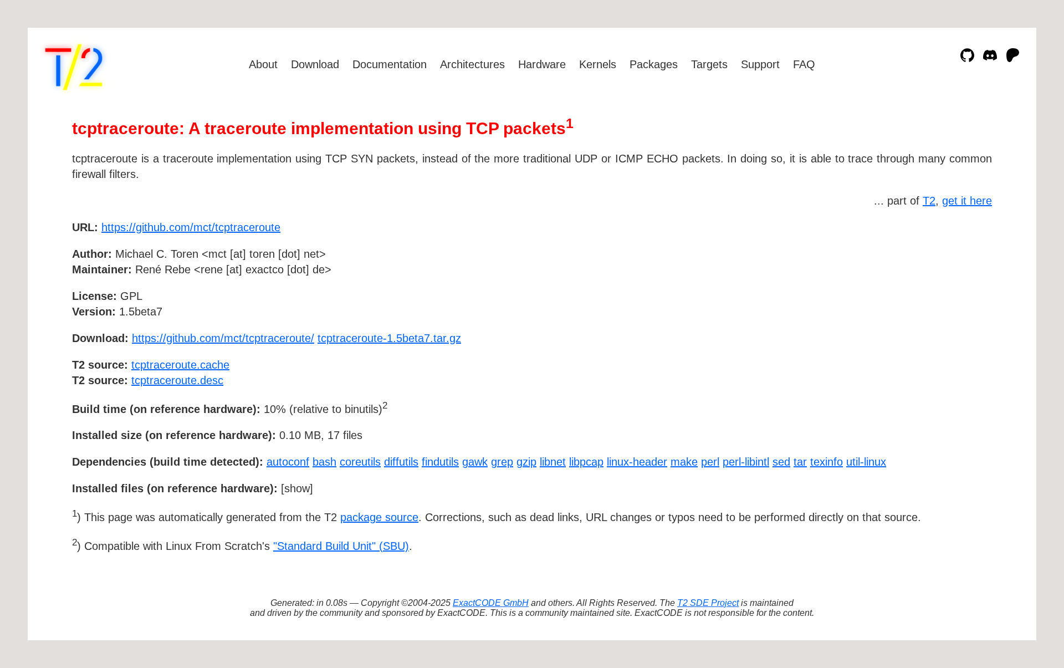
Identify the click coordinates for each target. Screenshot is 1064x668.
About (263, 64)
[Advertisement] (958, 291)
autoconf (288, 462)
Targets (709, 64)
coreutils (360, 462)
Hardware (542, 64)
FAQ (804, 64)
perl (710, 462)
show (297, 488)
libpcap (586, 462)
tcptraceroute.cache (180, 365)
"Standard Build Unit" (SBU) (341, 546)
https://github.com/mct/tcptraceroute (190, 227)
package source (379, 517)
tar (800, 462)
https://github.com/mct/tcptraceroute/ (223, 338)
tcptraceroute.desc (177, 380)
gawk (475, 462)
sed (781, 462)
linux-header (637, 462)
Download (315, 64)
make (684, 462)
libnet (553, 462)
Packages (654, 64)
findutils (440, 462)
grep (502, 462)
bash (324, 462)
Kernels (597, 64)
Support (760, 64)
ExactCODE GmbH (491, 603)
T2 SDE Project (708, 603)
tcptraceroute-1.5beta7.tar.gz (389, 338)
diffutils (401, 462)
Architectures (472, 64)
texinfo (826, 462)
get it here (967, 201)
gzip (526, 462)
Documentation (389, 64)
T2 (929, 201)
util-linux (866, 462)
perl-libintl (746, 462)
